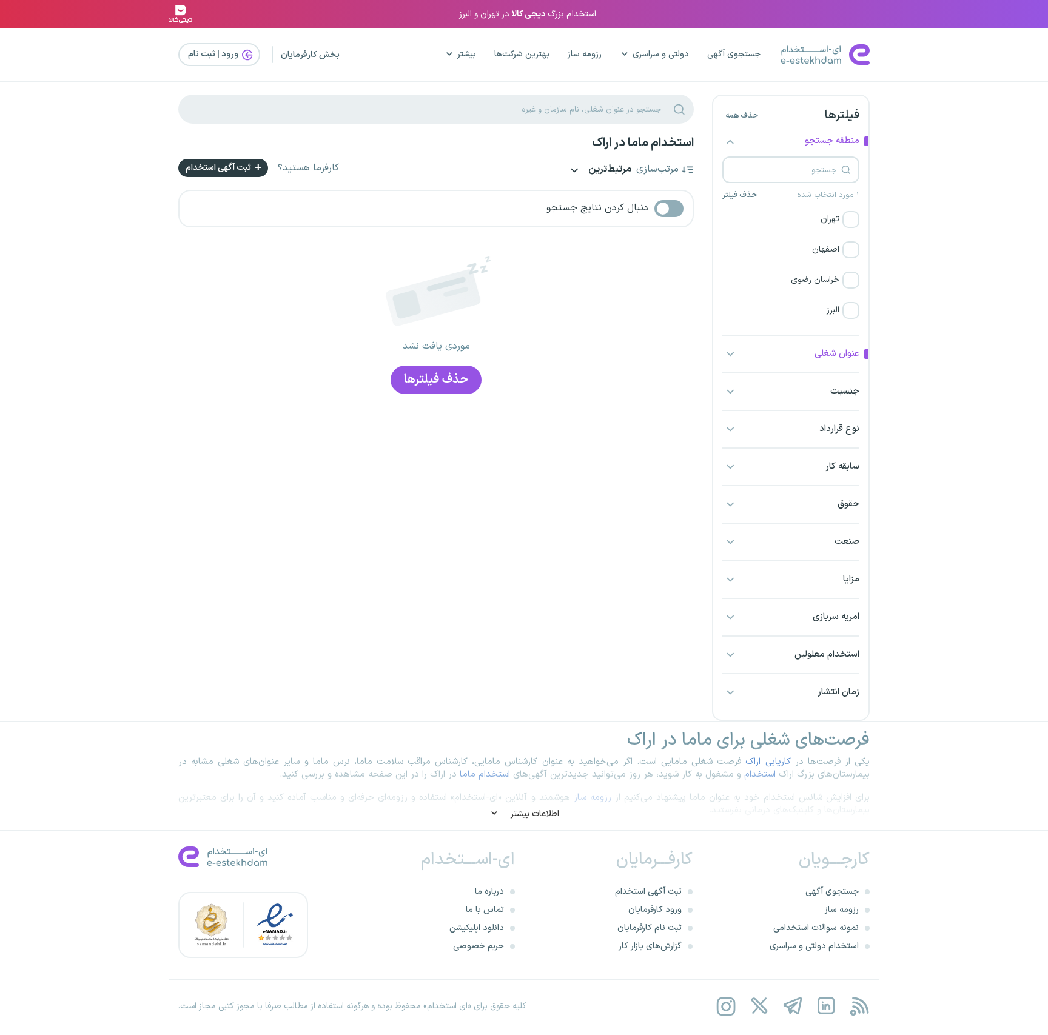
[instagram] (725, 1006)
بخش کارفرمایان (310, 55)
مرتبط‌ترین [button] (608, 170)
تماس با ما (485, 909)
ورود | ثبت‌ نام (214, 54)
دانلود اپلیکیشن (476, 928)
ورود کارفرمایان (655, 909)
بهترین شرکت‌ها (521, 54)
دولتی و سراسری (661, 54)
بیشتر (466, 54)
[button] (790, 219)
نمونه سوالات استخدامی (816, 928)
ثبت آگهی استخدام (219, 167)
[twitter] (759, 1006)
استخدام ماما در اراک (643, 143)
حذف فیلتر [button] (739, 195)
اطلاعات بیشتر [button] (533, 814)
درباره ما (489, 891)
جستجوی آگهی (734, 54)
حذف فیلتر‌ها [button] (436, 379)
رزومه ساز (585, 54)
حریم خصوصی (478, 946)
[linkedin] (825, 1006)
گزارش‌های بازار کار (650, 946)
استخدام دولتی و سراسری (814, 946)
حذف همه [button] (741, 116)
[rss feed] (859, 1006)
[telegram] (792, 1006)
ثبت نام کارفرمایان (649, 928)
